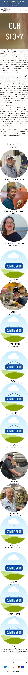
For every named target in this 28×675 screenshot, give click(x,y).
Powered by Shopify (14, 673)
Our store (14, 662)
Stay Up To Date (14, 659)
